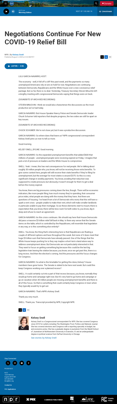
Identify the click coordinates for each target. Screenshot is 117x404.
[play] (6, 11)
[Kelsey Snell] (24, 323)
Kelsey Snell (18, 54)
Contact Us (8, 385)
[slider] (16, 11)
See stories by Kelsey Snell (44, 337)
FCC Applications (10, 389)
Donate (107, 3)
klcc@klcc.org (9, 381)
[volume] (13, 11)
